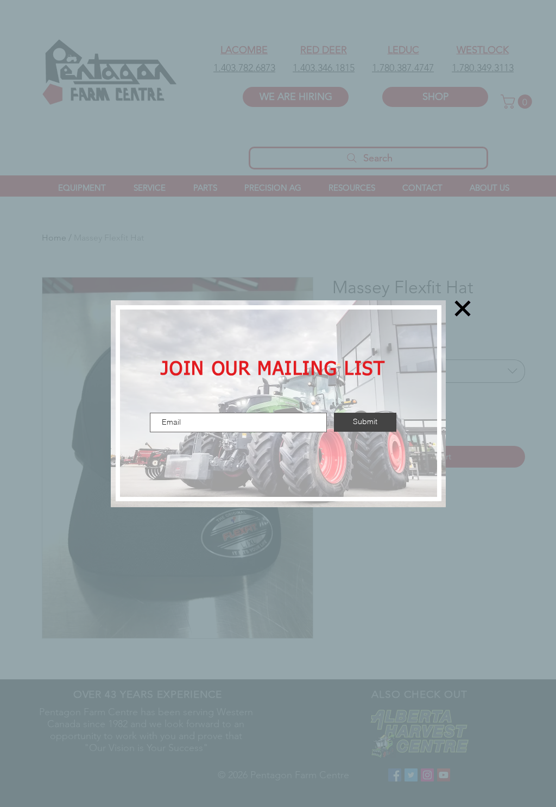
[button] (462, 308)
